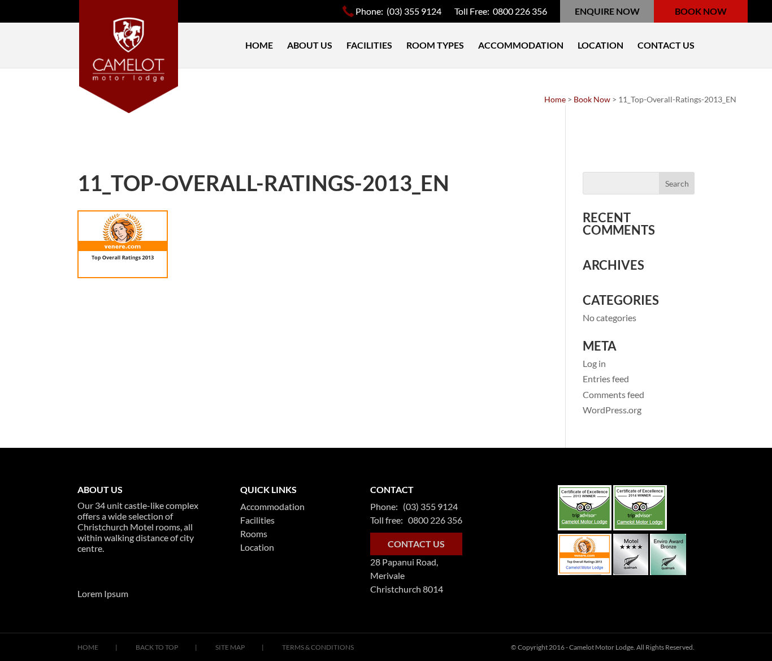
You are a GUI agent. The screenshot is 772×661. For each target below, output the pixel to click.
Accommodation (520, 45)
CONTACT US (416, 543)
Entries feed (606, 378)
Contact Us (666, 45)
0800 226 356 (520, 11)
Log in (594, 363)
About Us (309, 45)
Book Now (592, 99)
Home (259, 45)
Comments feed (613, 394)
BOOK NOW (701, 11)
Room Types (435, 45)
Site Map (230, 647)
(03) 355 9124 (413, 11)
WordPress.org (612, 409)
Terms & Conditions (318, 647)
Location (600, 45)
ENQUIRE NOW (607, 11)
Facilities (369, 45)
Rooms (253, 533)
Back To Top (157, 647)
